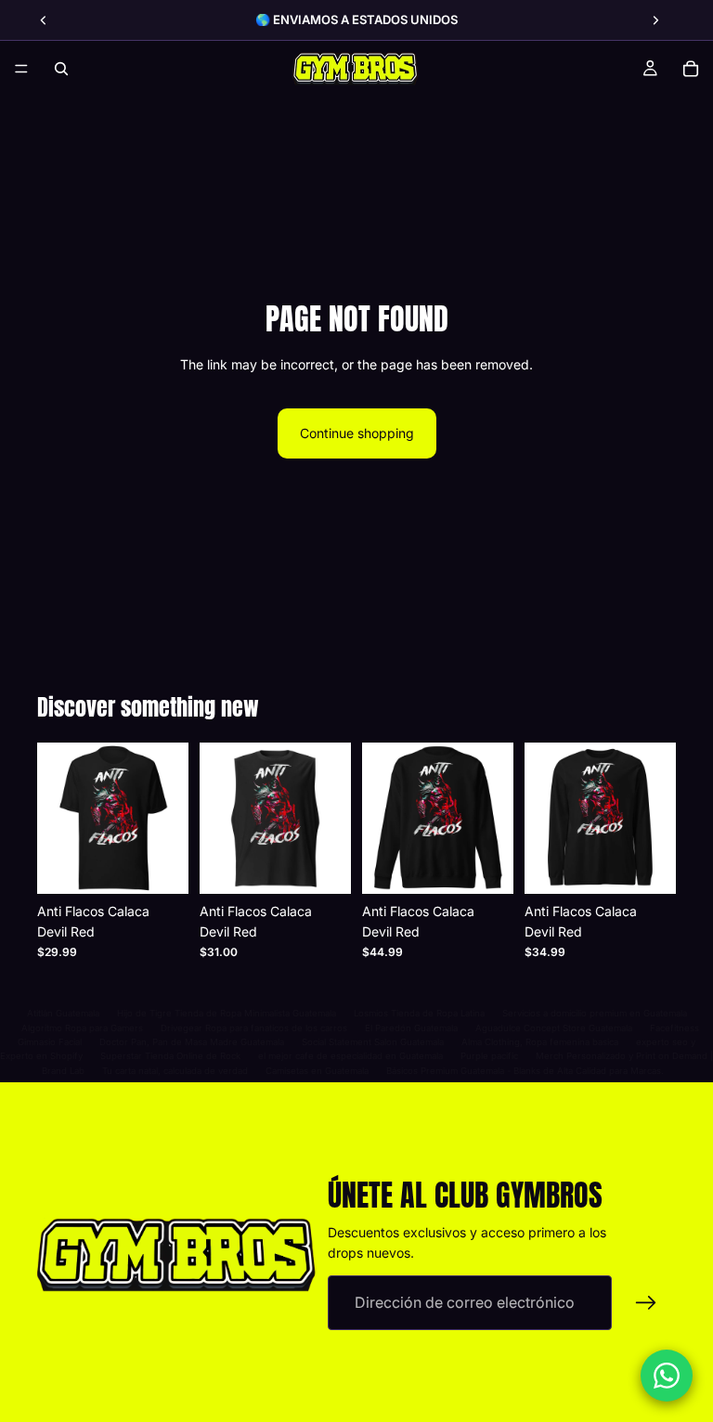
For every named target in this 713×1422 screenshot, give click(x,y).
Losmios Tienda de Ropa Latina (419, 1013)
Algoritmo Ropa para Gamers (82, 1028)
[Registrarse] (646, 1303)
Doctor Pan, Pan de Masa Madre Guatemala (191, 1042)
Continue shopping (357, 433)
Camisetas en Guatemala (317, 1071)
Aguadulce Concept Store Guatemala (553, 1028)
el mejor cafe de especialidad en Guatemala (350, 1056)
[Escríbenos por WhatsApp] (667, 1376)
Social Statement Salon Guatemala (373, 1042)
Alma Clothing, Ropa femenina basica (539, 1042)
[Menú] (21, 68)
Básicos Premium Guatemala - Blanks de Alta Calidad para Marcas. (525, 1071)
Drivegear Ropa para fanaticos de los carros (254, 1028)
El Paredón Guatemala (411, 1028)
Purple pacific (489, 1056)
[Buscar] (61, 68)
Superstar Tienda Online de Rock (170, 1056)
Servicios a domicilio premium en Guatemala (594, 1013)
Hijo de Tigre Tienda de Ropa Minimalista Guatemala (226, 1013)
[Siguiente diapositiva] (655, 20)
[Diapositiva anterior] (43, 20)
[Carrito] (690, 68)
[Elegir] (159, 865)
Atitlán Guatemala (63, 1013)
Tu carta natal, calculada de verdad (175, 1071)
